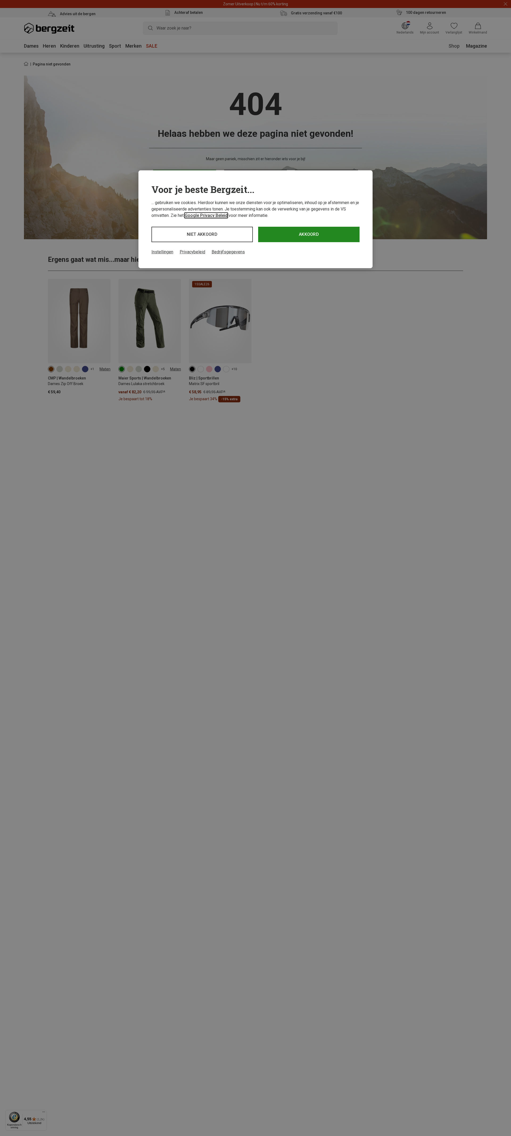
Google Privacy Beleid (206, 215)
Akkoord (309, 234)
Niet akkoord (202, 234)
